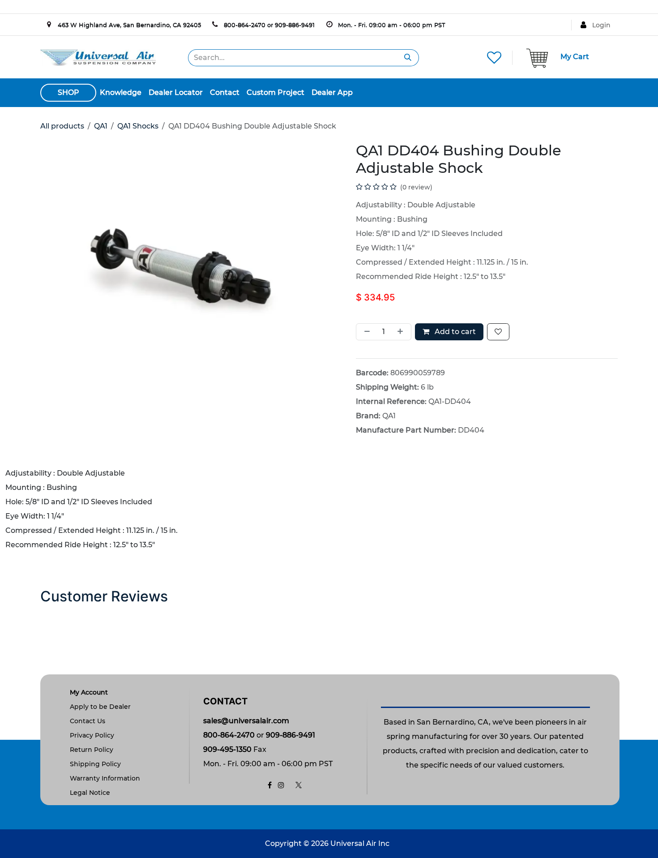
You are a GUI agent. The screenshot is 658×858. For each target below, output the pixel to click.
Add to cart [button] (454, 331)
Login (601, 25)
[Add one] (402, 332)
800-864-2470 (244, 24)
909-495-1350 (227, 749)
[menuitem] (120, 92)
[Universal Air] (98, 57)
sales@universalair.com (246, 720)
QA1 (100, 126)
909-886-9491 (295, 24)
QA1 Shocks (137, 126)
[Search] (408, 57)
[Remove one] (365, 332)
